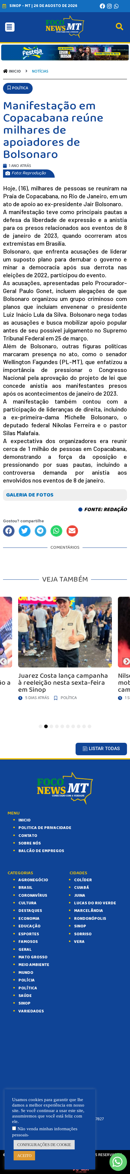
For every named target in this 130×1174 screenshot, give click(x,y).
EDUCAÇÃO (29, 926)
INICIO (24, 820)
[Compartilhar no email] (72, 531)
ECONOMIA (29, 918)
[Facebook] (102, 6)
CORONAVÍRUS (32, 895)
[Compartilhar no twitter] (24, 531)
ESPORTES (28, 934)
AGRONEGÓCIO (33, 880)
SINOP (24, 1003)
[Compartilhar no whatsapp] (56, 531)
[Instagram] (109, 6)
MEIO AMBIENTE (33, 964)
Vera (79, 941)
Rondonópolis (90, 918)
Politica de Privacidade (44, 827)
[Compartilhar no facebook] (9, 531)
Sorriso (83, 934)
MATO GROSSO (32, 957)
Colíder (83, 880)
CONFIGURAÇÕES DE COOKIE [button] (44, 1144)
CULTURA (27, 903)
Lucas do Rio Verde (95, 903)
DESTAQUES (30, 910)
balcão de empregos (41, 851)
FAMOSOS (28, 941)
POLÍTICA (27, 988)
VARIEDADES (31, 1011)
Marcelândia (88, 910)
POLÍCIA (26, 980)
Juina (79, 895)
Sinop (80, 926)
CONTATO (27, 835)
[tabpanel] (65, 650)
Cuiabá (81, 887)
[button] (18, 88)
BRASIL (25, 887)
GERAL (25, 949)
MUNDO (25, 972)
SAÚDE (25, 995)
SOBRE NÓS (29, 843)
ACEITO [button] (24, 1155)
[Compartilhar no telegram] (40, 531)
